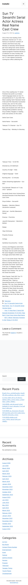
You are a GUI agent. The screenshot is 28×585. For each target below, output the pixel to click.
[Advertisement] (14, 76)
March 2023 (6, 510)
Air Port (4, 542)
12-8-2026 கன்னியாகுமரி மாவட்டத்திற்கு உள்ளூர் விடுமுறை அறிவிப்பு (11, 419)
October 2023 (6, 492)
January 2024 (6, 484)
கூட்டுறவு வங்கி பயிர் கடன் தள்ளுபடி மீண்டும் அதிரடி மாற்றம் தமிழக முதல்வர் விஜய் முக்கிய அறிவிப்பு (13, 399)
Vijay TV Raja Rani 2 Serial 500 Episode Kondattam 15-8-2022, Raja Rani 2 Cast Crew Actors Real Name (13, 313)
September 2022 (7, 526)
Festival (4, 555)
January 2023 (6, 516)
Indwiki (5, 4)
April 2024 (5, 479)
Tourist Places (6, 571)
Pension (4, 560)
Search (4, 376)
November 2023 (7, 489)
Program (5, 563)
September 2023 (7, 494)
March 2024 (6, 481)
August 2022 (6, 529)
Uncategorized (7, 573)
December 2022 (7, 518)
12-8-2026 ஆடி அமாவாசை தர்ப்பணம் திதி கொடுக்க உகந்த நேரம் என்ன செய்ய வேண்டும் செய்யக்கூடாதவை (13, 413)
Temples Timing (7, 568)
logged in (13, 333)
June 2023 (5, 502)
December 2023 (7, 487)
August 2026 (6, 463)
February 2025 (6, 476)
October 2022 (6, 523)
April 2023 (5, 508)
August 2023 (6, 497)
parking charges (7, 558)
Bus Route (5, 544)
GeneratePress (14, 582)
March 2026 (6, 468)
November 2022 (7, 521)
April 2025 (5, 471)
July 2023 (5, 500)
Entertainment (6, 550)
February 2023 (7, 513)
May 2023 (5, 505)
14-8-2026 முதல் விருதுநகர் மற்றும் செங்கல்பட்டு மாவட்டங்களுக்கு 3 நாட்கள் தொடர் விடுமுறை (13, 406)
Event (4, 552)
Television (7, 301)
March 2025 (6, 473)
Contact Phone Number (9, 547)
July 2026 (5, 465)
